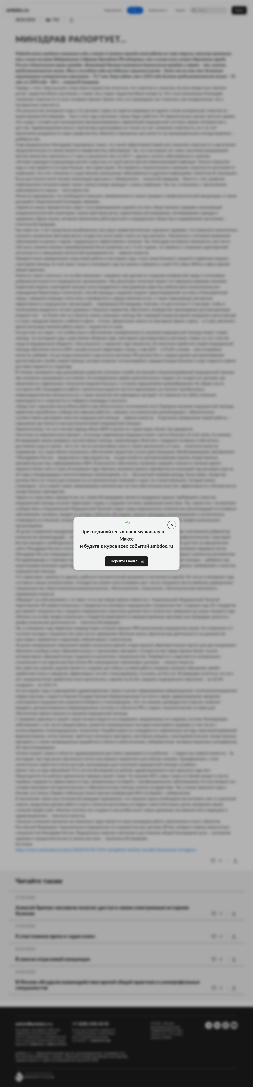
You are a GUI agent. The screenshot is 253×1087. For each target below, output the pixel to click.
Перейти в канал (124, 561)
